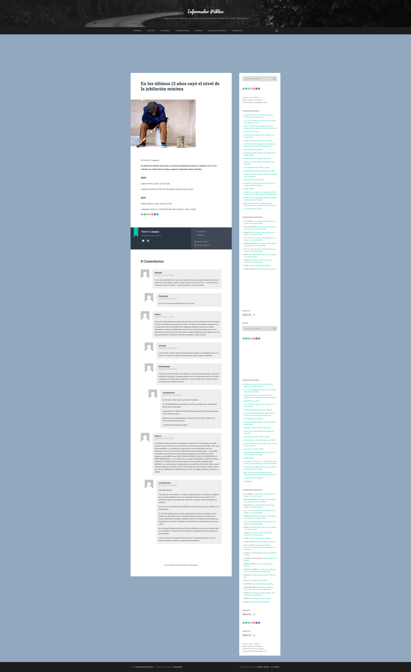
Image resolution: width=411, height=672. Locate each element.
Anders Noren (263, 667)
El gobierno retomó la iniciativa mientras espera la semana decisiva (258, 116)
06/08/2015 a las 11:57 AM (164, 317)
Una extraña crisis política (253, 150)
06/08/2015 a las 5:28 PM (168, 348)
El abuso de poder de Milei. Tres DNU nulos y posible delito (259, 570)
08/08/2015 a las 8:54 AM (164, 438)
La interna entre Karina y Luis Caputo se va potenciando (260, 222)
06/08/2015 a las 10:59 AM (164, 275)
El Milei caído (249, 189)
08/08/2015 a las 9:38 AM (168, 485)
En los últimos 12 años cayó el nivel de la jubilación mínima (180, 86)
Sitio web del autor (148, 241)
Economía (165, 31)
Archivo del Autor (143, 241)
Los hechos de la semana (253, 209)
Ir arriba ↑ (275, 667)
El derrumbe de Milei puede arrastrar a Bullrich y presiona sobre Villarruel (260, 199)
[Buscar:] (259, 78)
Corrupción (237, 31)
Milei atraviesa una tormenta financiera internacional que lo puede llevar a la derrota (260, 204)
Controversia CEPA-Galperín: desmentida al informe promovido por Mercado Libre (259, 145)
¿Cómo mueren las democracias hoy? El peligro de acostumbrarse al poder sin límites (260, 127)
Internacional (182, 31)
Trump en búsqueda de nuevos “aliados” (258, 141)
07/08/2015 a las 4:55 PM (168, 299)
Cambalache (248, 481)
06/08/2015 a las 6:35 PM (168, 369)
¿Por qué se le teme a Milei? (254, 180)
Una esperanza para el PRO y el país (256, 167)
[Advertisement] (205, 50)
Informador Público (206, 11)
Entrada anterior (202, 242)
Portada (137, 31)
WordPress (177, 667)
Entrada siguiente (203, 245)
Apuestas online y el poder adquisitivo (257, 158)
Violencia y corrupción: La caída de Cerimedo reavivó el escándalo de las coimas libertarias (260, 193)
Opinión (198, 31)
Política (151, 31)
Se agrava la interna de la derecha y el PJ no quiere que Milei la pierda (259, 184)
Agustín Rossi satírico (252, 132)
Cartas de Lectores (217, 31)
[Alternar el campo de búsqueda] (276, 30)
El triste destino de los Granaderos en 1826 (259, 171)
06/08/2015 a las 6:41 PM (171, 395)
